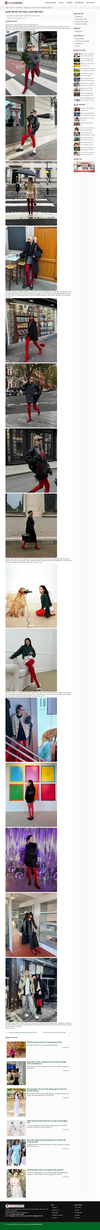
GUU (52, 1205)
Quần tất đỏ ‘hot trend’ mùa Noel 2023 (42, 7)
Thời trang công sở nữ (82, 41)
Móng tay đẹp (79, 38)
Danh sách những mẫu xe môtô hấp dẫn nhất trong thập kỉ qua (86, 95)
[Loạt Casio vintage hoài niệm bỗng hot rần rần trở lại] (77, 150)
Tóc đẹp (54, 1207)
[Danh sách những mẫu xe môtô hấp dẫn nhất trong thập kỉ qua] (77, 94)
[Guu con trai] (13, 3)
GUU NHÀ (69, 2)
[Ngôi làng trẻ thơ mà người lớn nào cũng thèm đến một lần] (77, 89)
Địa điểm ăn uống (57, 1215)
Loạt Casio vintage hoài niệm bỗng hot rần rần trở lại (87, 149)
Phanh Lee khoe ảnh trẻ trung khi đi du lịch (54, 1032)
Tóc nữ (77, 46)
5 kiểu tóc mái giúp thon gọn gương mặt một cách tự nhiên (87, 130)
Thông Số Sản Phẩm (81, 24)
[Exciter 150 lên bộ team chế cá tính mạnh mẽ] (77, 60)
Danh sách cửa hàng (81, 21)
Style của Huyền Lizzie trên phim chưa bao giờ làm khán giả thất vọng (87, 140)
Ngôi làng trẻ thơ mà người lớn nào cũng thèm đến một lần (86, 90)
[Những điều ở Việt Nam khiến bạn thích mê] (77, 75)
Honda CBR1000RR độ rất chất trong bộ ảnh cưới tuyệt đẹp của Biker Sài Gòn (87, 101)
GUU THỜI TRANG (50, 2)
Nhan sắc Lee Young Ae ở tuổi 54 (87, 119)
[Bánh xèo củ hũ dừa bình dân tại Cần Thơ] (77, 65)
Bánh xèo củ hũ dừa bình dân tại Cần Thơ (87, 64)
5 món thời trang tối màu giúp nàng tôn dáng (87, 134)
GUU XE (61, 2)
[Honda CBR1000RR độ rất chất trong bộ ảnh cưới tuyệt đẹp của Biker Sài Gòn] (77, 99)
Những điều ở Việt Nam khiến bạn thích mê (87, 74)
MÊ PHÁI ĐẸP (79, 2)
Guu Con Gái (90, 2)
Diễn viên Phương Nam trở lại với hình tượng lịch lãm (86, 144)
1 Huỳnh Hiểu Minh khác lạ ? (87, 124)
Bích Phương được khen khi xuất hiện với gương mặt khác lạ (87, 80)
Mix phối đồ (55, 1210)
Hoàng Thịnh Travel (81, 19)
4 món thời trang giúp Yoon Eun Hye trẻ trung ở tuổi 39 (22, 1032)
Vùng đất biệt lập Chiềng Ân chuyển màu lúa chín (87, 69)
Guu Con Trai (11, 7)
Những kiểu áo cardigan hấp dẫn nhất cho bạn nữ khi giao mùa (87, 85)
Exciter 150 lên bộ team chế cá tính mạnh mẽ (87, 60)
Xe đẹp (77, 1210)
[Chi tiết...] (66, 1047)
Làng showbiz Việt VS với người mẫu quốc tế (45, 1170)
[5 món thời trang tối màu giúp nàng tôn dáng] (77, 136)
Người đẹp (78, 31)
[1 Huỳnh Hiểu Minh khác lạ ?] (77, 124)
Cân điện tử (79, 16)
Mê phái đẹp (19, 7)
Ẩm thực (54, 1217)
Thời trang (78, 1207)
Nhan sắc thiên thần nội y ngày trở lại (87, 109)
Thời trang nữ (27, 7)
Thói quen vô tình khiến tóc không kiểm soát (87, 153)
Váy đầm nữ (79, 43)
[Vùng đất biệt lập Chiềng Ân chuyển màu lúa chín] (77, 70)
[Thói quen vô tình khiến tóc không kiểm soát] (77, 154)
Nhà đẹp (77, 1215)
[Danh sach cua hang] (84, 167)
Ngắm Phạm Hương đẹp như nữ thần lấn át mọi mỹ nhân (87, 56)
